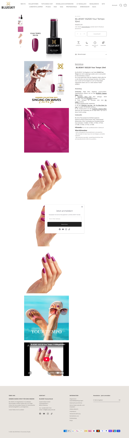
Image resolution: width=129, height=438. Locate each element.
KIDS (55, 6)
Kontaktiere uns (74, 416)
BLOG (94, 6)
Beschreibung (79, 64)
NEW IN (23, 4)
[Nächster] (21, 47)
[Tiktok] (69, 229)
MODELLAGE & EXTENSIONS (64, 4)
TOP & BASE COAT (47, 4)
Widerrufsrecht (74, 409)
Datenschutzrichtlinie (76, 403)
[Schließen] (82, 207)
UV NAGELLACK (81, 4)
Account (114, 5)
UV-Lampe (89, 98)
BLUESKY (77, 16)
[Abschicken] (119, 400)
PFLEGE (48, 6)
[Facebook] (60, 229)
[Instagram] (66, 229)
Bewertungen (81, 54)
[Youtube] (63, 229)
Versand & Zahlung (75, 413)
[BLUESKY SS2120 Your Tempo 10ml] (20, 17)
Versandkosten (85, 27)
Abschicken (64, 224)
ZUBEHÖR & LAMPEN (36, 6)
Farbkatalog (73, 418)
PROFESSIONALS (71, 6)
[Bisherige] (21, 12)
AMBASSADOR (84, 6)
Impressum (73, 411)
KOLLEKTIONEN (33, 4)
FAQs (71, 420)
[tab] (80, 64)
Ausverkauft (97, 34)
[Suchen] (121, 5)
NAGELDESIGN (94, 4)
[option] (20, 17)
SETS (103, 4)
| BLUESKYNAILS (16, 431)
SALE (61, 6)
